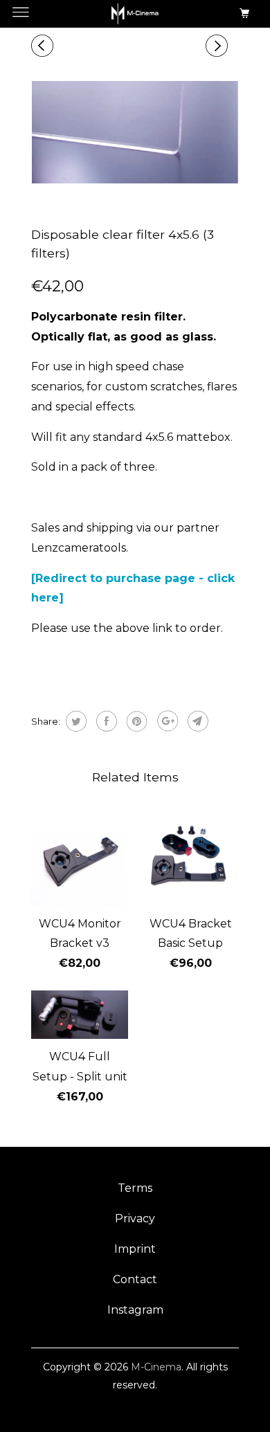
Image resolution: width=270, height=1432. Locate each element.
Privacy (135, 1218)
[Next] (219, 46)
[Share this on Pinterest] (135, 721)
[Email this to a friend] (196, 721)
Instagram (135, 1309)
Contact (135, 1279)
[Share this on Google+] (166, 721)
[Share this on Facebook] (105, 721)
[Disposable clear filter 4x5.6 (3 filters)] (135, 131)
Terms (135, 1188)
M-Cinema (156, 1367)
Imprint (135, 1249)
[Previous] (44, 46)
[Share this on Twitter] (74, 721)
